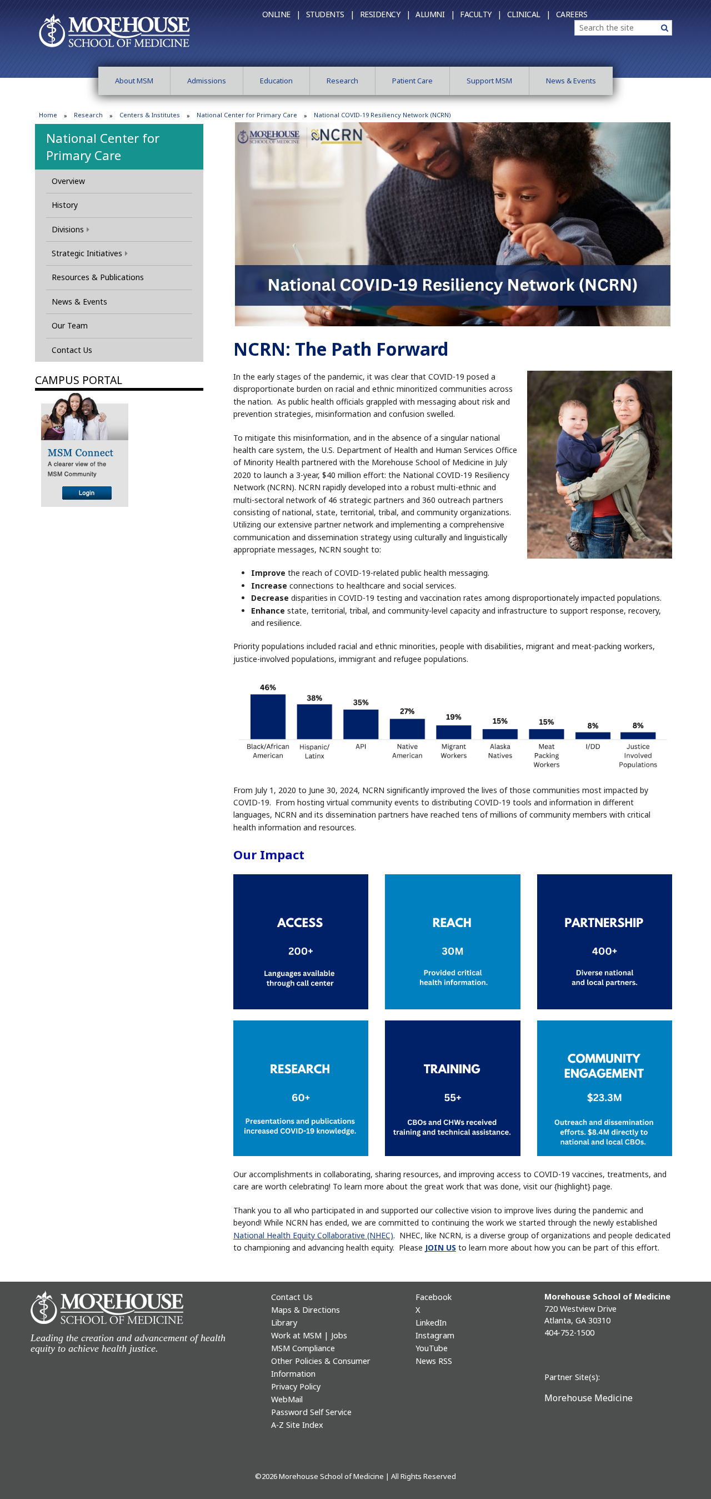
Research (342, 81)
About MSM (134, 81)
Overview (68, 181)
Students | (330, 14)
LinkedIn (431, 1322)
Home (48, 115)
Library (284, 1322)
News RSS (433, 1361)
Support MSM (489, 81)
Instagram (434, 1335)
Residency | (385, 14)
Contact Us (72, 350)
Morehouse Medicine (588, 1398)
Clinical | (528, 14)
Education (276, 81)
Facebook (433, 1297)
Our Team (70, 325)
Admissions (206, 81)
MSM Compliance (303, 1348)
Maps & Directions (305, 1309)
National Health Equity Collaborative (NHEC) (313, 1235)
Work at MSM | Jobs (309, 1335)
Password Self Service (311, 1412)
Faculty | (481, 14)
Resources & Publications (98, 277)
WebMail (287, 1399)
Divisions (68, 229)
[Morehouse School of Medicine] (114, 30)
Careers (572, 14)
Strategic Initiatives (87, 253)
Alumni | (434, 14)
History (65, 205)
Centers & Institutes (149, 115)
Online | (281, 14)
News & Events (571, 81)
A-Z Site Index (297, 1425)
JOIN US (440, 1247)
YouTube (431, 1348)
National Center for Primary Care (247, 115)
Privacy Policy (296, 1386)
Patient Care (412, 81)
